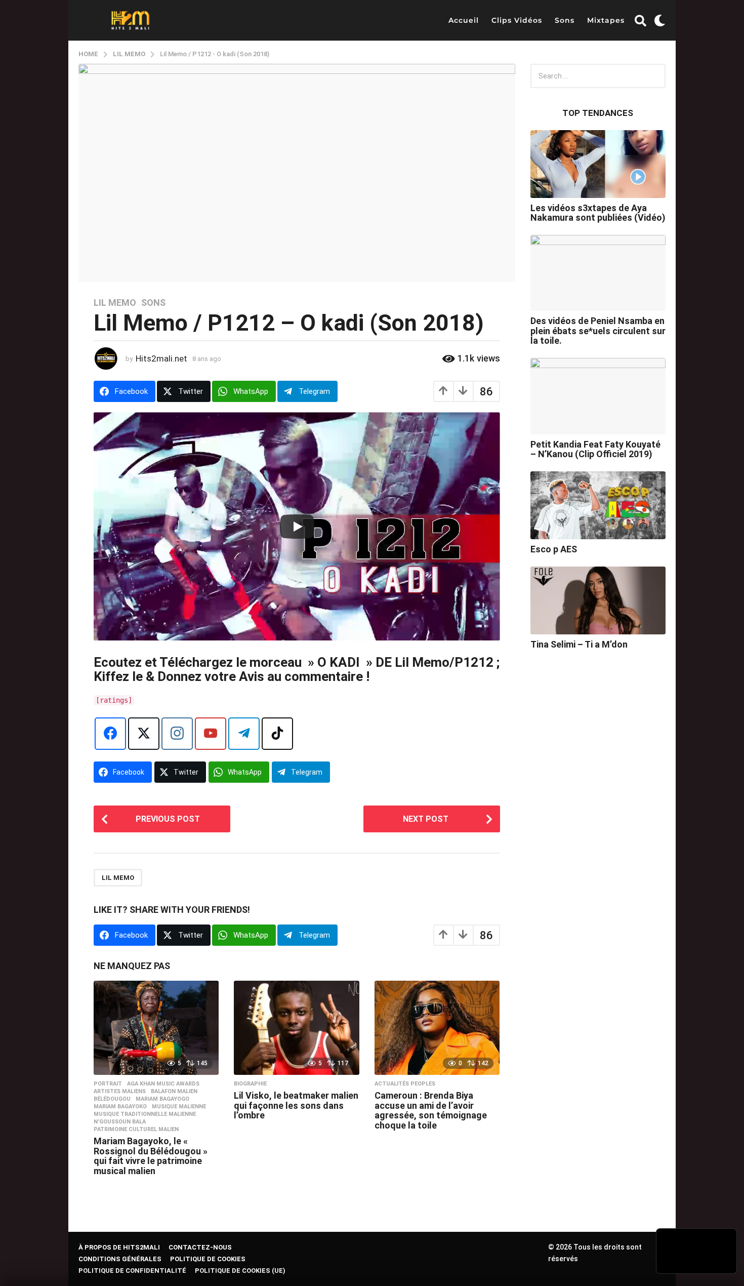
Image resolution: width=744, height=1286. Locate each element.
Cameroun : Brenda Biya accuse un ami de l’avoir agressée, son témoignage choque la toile (431, 1110)
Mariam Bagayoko (120, 1107)
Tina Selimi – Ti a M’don (579, 644)
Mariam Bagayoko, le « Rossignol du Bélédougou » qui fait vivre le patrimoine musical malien (151, 1156)
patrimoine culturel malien (136, 1130)
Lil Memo (115, 303)
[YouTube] (210, 733)
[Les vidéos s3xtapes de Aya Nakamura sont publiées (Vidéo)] (598, 164)
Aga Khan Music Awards (163, 1084)
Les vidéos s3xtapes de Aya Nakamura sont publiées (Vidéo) (598, 213)
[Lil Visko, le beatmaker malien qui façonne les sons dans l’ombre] (296, 1028)
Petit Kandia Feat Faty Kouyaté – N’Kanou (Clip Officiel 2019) (595, 449)
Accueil (463, 20)
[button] (640, 20)
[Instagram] (177, 733)
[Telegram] (244, 733)
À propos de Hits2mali (119, 1247)
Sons (564, 20)
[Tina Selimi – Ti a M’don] (598, 600)
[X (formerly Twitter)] (143, 733)
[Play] (297, 526)
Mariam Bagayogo (162, 1099)
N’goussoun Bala (120, 1122)
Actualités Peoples (405, 1084)
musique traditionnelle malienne (145, 1114)
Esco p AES (553, 549)
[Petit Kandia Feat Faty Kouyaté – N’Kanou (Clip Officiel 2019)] (598, 396)
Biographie (250, 1084)
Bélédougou (112, 1099)
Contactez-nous (200, 1247)
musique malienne (179, 1107)
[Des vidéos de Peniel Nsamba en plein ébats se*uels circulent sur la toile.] (598, 273)
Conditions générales (119, 1259)
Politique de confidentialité (132, 1270)
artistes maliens (120, 1092)
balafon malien (174, 1092)
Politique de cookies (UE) (240, 1270)
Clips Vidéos (516, 20)
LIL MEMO (118, 877)
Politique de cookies (207, 1259)
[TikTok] (277, 733)
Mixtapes (606, 20)
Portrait (108, 1084)
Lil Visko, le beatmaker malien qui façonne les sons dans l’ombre (296, 1105)
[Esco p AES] (598, 505)
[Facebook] (110, 733)
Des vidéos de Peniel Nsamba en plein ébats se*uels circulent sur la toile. (598, 330)
